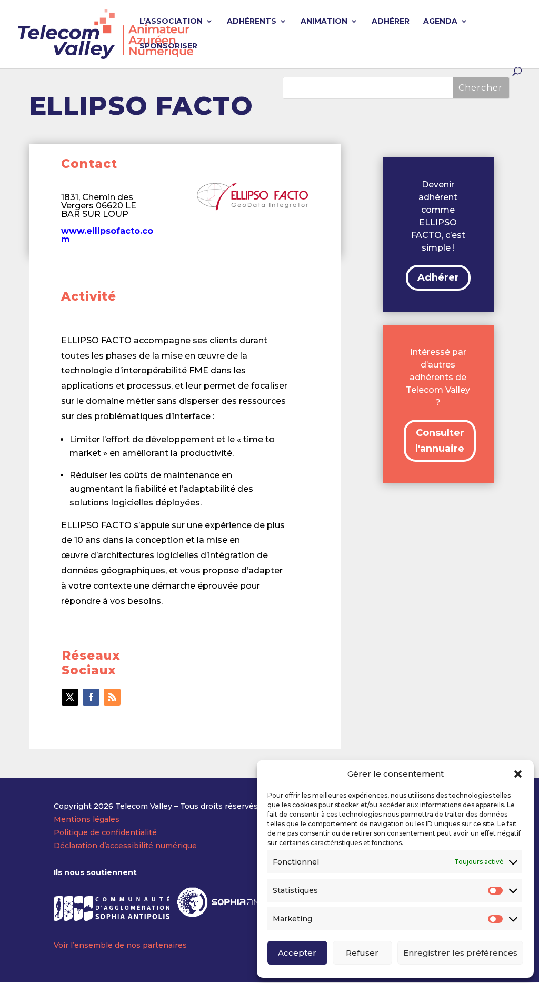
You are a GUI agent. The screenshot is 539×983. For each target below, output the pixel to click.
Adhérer (438, 277)
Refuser (362, 953)
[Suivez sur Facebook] (91, 697)
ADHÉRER (391, 21)
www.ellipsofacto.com (107, 235)
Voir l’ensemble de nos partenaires (120, 945)
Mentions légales (86, 819)
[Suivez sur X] (70, 697)
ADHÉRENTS (251, 21)
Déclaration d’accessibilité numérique (125, 845)
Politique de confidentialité (105, 832)
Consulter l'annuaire (439, 441)
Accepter (297, 953)
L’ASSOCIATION (171, 21)
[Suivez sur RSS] (112, 697)
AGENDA (440, 21)
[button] (518, 774)
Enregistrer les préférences (460, 953)
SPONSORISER (168, 46)
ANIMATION (324, 21)
